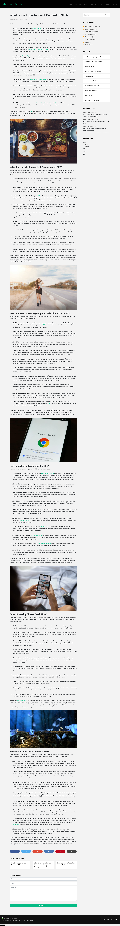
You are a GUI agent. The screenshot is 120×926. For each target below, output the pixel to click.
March (86, 146)
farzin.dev (30, 920)
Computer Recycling (92, 32)
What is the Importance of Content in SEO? (19, 864)
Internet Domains (96, 4)
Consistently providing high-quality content (43, 103)
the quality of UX (22, 701)
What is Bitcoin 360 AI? (89, 112)
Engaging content (25, 520)
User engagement (36, 535)
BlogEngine (16, 920)
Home (70, 4)
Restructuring (91, 39)
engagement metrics (47, 473)
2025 (84, 149)
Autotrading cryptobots (93, 26)
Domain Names (90, 34)
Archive (108, 4)
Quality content (37, 28)
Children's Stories (91, 29)
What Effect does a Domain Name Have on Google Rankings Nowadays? (42, 865)
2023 (84, 154)
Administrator (14, 19)
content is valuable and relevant (39, 49)
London (88, 42)
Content (29, 39)
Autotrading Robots (81, 4)
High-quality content (27, 56)
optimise (51, 39)
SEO (32, 111)
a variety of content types (38, 79)
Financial (89, 37)
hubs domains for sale (12, 4)
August (87, 144)
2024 (84, 151)
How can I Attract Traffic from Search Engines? (66, 864)
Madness (88, 45)
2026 (86, 144)
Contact (115, 4)
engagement (44, 526)
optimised (16, 824)
